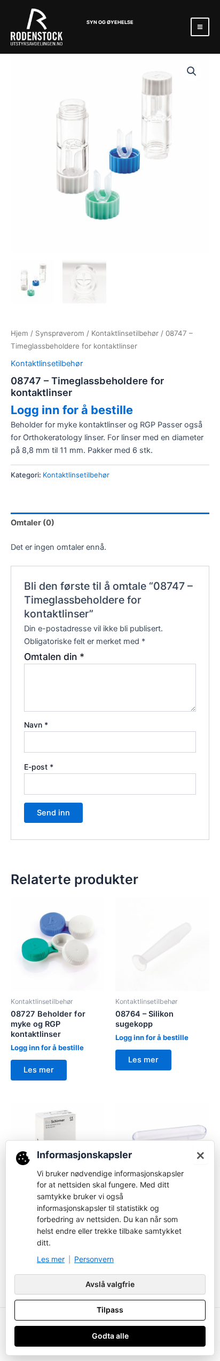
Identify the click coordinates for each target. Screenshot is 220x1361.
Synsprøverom (59, 333)
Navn (36, 724)
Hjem (19, 333)
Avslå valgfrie (110, 1284)
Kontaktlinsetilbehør (125, 333)
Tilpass (110, 1309)
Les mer (38, 1070)
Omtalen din (54, 656)
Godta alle (110, 1335)
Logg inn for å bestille (72, 410)
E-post (38, 766)
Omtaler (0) (32, 522)
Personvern (94, 1259)
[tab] (110, 523)
